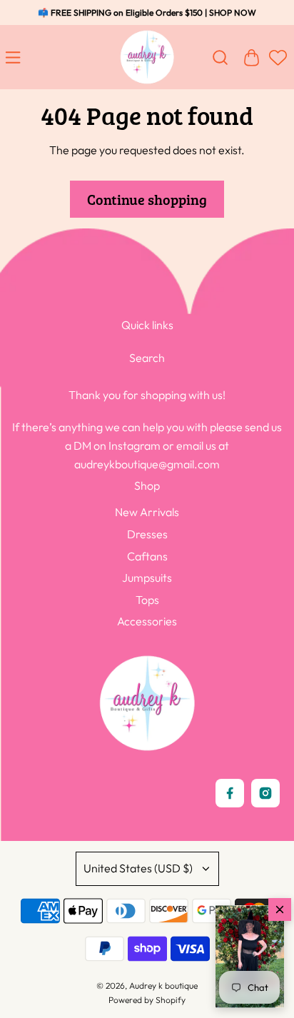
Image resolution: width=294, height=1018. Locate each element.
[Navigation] (15, 57)
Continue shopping (147, 199)
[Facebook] (230, 793)
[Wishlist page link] (276, 64)
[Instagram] (265, 793)
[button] (250, 956)
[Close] (279, 909)
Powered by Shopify (147, 999)
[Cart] (251, 57)
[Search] (219, 57)
